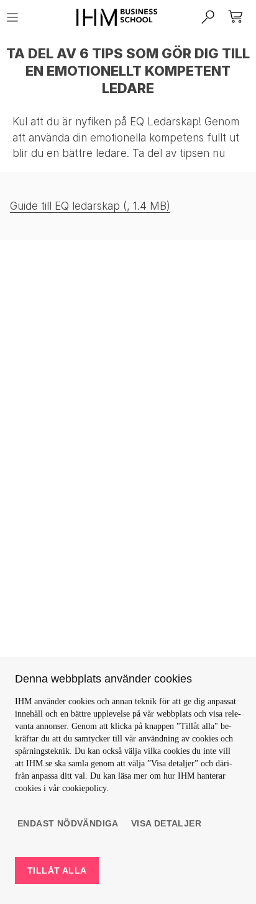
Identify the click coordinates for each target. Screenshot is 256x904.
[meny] (16, 17)
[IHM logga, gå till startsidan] (111, 17)
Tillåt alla (56, 870)
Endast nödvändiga (68, 823)
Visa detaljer (166, 823)
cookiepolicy (84, 788)
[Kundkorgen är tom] (236, 17)
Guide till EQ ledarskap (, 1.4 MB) (90, 206)
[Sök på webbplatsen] (208, 17)
